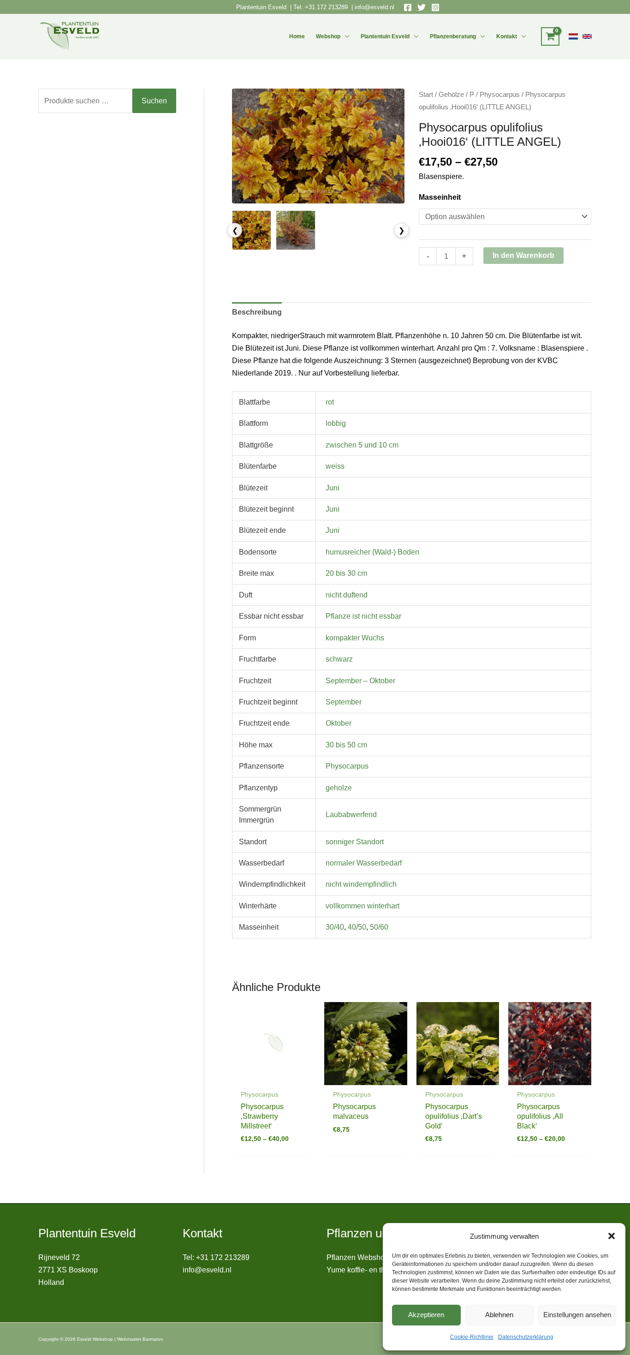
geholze (339, 788)
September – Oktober (360, 681)
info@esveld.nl (374, 7)
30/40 (335, 927)
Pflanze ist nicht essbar (363, 616)
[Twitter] (421, 7)
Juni (332, 488)
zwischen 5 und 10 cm (362, 445)
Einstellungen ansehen (577, 1315)
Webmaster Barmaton (140, 1339)
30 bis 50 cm (346, 745)
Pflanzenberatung (453, 36)
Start (426, 94)
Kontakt (506, 36)
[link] (573, 36)
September (344, 702)
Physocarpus (500, 94)
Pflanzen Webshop (358, 1257)
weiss (335, 466)
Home (297, 36)
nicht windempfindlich (361, 884)
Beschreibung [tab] (257, 312)
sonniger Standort (355, 842)
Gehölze (451, 94)
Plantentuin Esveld (262, 7)
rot (330, 402)
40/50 (357, 927)
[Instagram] (435, 7)
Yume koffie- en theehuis (367, 1270)
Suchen (154, 101)
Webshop (328, 36)
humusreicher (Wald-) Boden (372, 552)
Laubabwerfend (351, 814)
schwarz (339, 659)
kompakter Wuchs (355, 638)
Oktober (338, 723)
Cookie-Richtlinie (471, 1337)
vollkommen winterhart (362, 906)
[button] (611, 1236)
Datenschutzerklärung (525, 1337)
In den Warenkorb (523, 255)
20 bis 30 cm (346, 573)
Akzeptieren (426, 1315)
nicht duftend (347, 595)
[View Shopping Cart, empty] (550, 36)
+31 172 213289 (326, 7)
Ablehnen (499, 1315)
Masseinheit (440, 197)
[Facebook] (408, 7)
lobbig (336, 423)
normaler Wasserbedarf (364, 863)
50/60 (379, 927)
